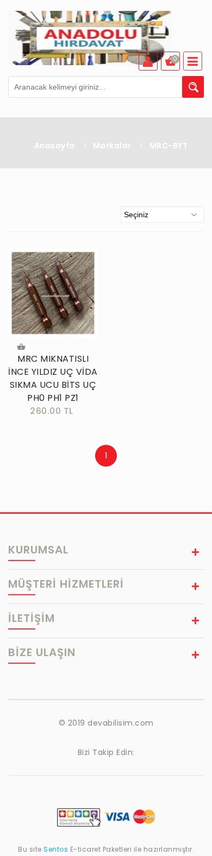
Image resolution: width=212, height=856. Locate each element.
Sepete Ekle (22, 348)
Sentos (56, 849)
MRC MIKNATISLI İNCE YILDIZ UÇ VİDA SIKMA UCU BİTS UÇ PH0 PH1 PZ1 (53, 378)
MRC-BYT (168, 145)
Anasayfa (54, 145)
